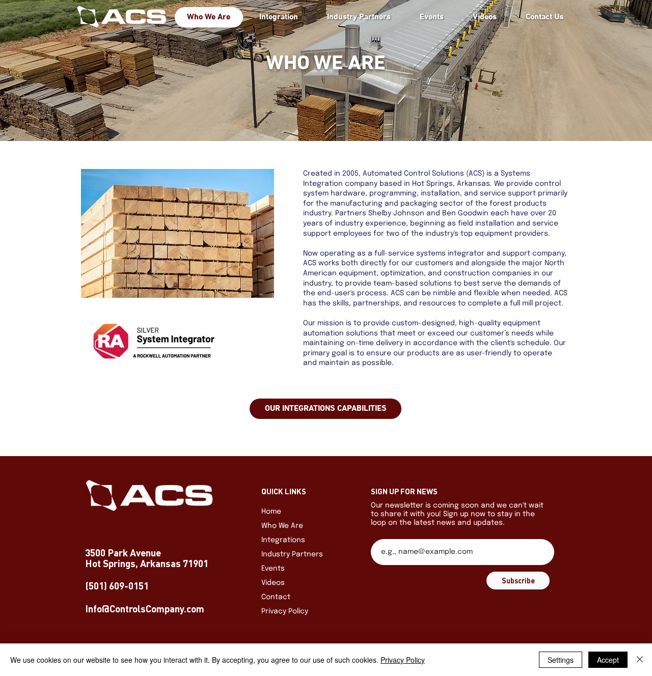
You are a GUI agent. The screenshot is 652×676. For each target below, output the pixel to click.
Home (271, 511)
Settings (561, 660)
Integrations (283, 540)
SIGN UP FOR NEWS (404, 491)
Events (273, 568)
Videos (273, 582)
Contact (275, 597)
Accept (608, 660)
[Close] (640, 660)
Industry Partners (292, 554)
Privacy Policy (284, 611)
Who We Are (282, 525)
